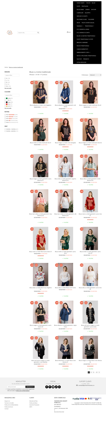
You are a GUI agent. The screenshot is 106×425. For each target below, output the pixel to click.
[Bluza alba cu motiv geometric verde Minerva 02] (90, 165)
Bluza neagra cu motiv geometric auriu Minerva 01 (40, 179)
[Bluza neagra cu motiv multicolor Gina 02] (90, 129)
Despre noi (7, 401)
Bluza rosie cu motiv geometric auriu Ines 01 (90, 214)
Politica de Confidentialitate (22, 390)
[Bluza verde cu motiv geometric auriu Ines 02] (90, 238)
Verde (9, 98)
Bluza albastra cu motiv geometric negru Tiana (65, 326)
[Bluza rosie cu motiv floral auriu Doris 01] (40, 238)
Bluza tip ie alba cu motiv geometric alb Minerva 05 (65, 214)
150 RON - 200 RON (10, 131)
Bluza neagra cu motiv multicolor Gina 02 (90, 142)
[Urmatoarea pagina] (99, 372)
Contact (6, 408)
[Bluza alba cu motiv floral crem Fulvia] (65, 274)
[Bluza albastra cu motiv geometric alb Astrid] (65, 92)
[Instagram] (59, 386)
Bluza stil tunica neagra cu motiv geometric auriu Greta (90, 326)
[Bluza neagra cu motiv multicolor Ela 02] (90, 92)
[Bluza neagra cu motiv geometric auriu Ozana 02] (40, 312)
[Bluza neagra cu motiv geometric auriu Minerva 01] (40, 165)
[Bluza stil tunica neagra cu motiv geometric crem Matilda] (40, 347)
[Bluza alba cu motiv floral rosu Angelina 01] (40, 274)
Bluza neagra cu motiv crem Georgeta (65, 142)
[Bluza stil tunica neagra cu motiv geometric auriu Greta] (90, 312)
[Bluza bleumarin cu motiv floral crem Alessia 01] (65, 347)
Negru (9, 102)
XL (6, 78)
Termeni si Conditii (9, 403)
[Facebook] (46, 386)
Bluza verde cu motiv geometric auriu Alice (65, 252)
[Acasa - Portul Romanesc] (10, 32)
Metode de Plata (33, 401)
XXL (7, 86)
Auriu (9, 106)
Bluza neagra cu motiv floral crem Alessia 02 (90, 361)
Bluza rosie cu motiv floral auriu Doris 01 (40, 251)
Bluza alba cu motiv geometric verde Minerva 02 (90, 179)
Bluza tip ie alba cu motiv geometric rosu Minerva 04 (40, 214)
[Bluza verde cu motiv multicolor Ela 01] (40, 129)
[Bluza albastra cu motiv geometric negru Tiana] (65, 312)
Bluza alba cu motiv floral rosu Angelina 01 (41, 288)
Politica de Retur (33, 403)
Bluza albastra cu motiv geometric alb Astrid (65, 105)
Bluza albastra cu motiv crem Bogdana (40, 105)
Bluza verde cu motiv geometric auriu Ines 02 (90, 252)
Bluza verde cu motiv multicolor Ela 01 (40, 142)
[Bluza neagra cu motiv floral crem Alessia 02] (90, 347)
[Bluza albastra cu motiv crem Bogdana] (40, 92)
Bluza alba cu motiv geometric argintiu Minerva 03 (65, 179)
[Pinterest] (49, 386)
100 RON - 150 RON (10, 129)
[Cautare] (38, 32)
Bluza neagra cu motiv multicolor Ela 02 (90, 105)
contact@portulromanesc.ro (86, 385)
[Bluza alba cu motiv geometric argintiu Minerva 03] (65, 165)
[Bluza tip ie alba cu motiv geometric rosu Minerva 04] (40, 200)
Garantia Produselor (34, 405)
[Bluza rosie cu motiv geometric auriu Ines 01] (90, 200)
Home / (7, 67)
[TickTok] (56, 386)
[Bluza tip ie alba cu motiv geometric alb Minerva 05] (65, 200)
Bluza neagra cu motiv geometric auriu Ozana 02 (40, 326)
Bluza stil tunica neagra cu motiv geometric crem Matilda (40, 361)
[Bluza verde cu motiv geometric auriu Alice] (65, 238)
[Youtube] (53, 386)
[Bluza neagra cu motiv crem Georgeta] (65, 129)
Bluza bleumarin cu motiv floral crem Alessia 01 (65, 361)
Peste (7, 114)
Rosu (8, 104)
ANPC (30, 407)
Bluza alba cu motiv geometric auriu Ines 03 (90, 288)
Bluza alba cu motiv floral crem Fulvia (65, 287)
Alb (8, 100)
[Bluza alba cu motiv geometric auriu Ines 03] (90, 274)
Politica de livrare (9, 407)
